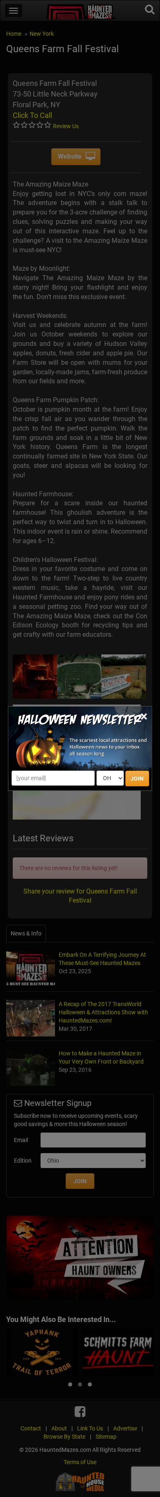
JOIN (137, 778)
